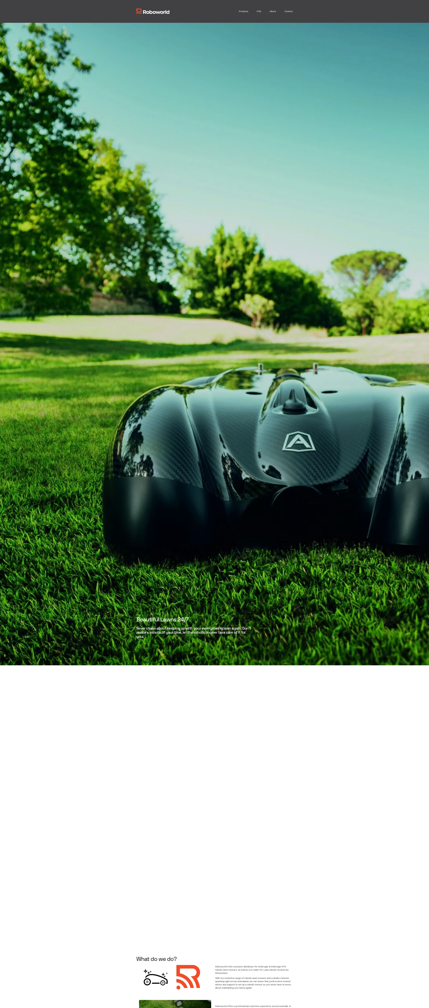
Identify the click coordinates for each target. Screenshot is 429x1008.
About (273, 11)
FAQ (259, 11)
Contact (289, 11)
